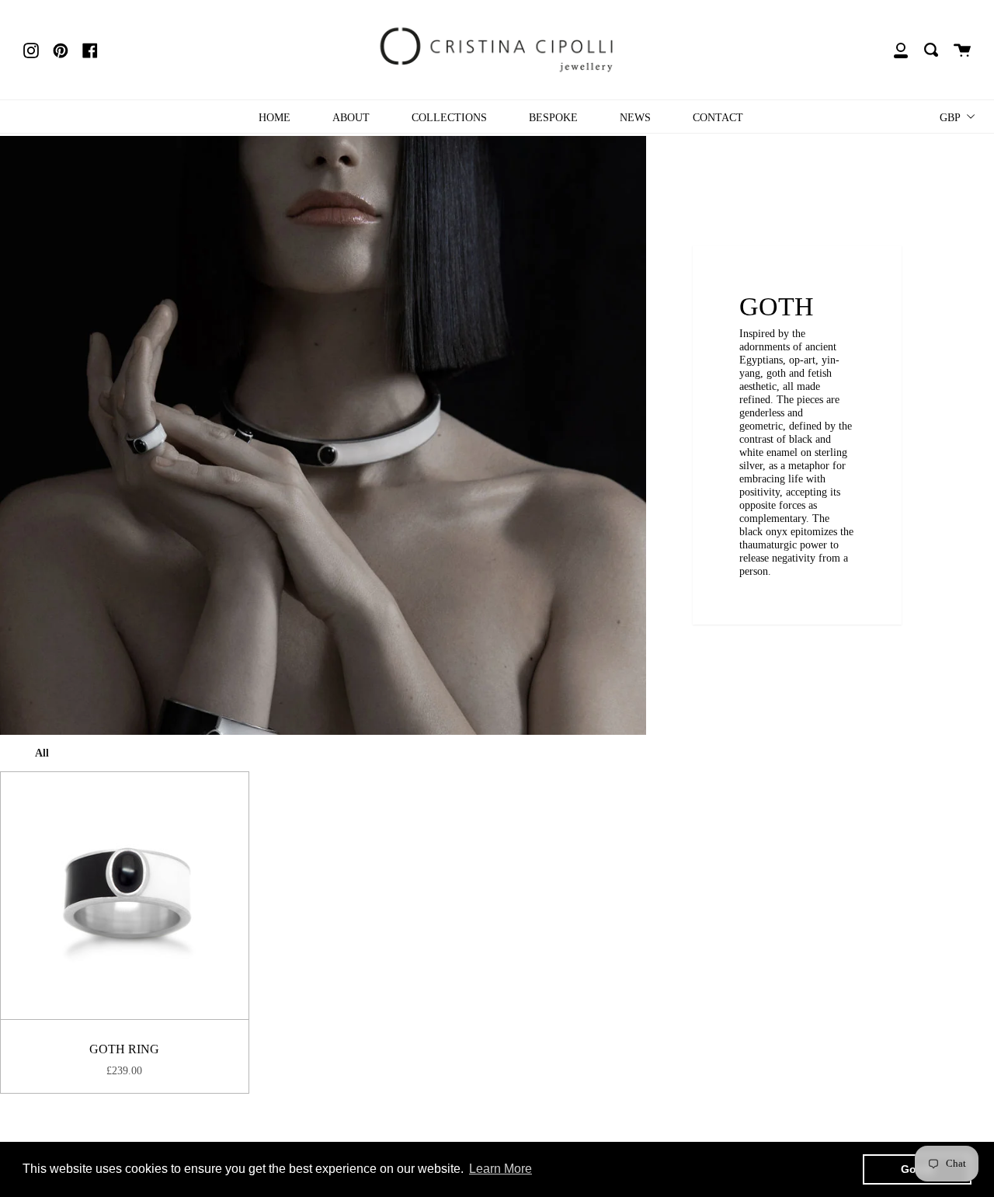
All (42, 752)
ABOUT (351, 117)
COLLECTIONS (449, 117)
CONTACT (718, 117)
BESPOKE (553, 117)
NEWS (635, 117)
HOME (274, 117)
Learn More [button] (500, 1168)
